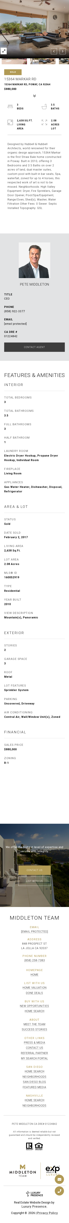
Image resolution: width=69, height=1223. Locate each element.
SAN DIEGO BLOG (34, 1081)
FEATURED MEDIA (34, 1087)
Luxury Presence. (34, 1206)
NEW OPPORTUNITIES (34, 1006)
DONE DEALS (34, 993)
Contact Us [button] (35, 870)
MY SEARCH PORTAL (34, 1058)
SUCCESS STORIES (34, 1029)
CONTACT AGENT (34, 347)
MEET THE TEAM (34, 1024)
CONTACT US (34, 1047)
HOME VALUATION (35, 987)
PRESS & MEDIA (34, 1042)
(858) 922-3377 (14, 311)
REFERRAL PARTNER (34, 1053)
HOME (35, 974)
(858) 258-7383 (34, 960)
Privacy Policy (47, 1213)
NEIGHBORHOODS (34, 1076)
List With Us (34, 881)
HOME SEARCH (34, 1011)
